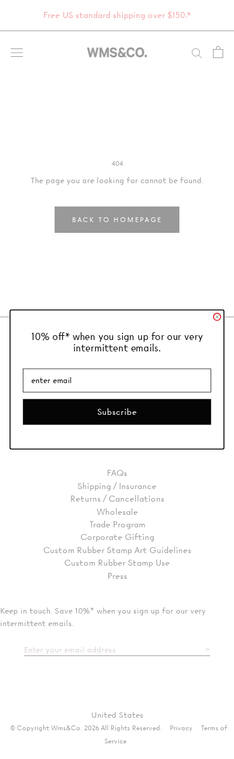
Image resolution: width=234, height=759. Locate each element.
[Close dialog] (217, 316)
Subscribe (116, 411)
